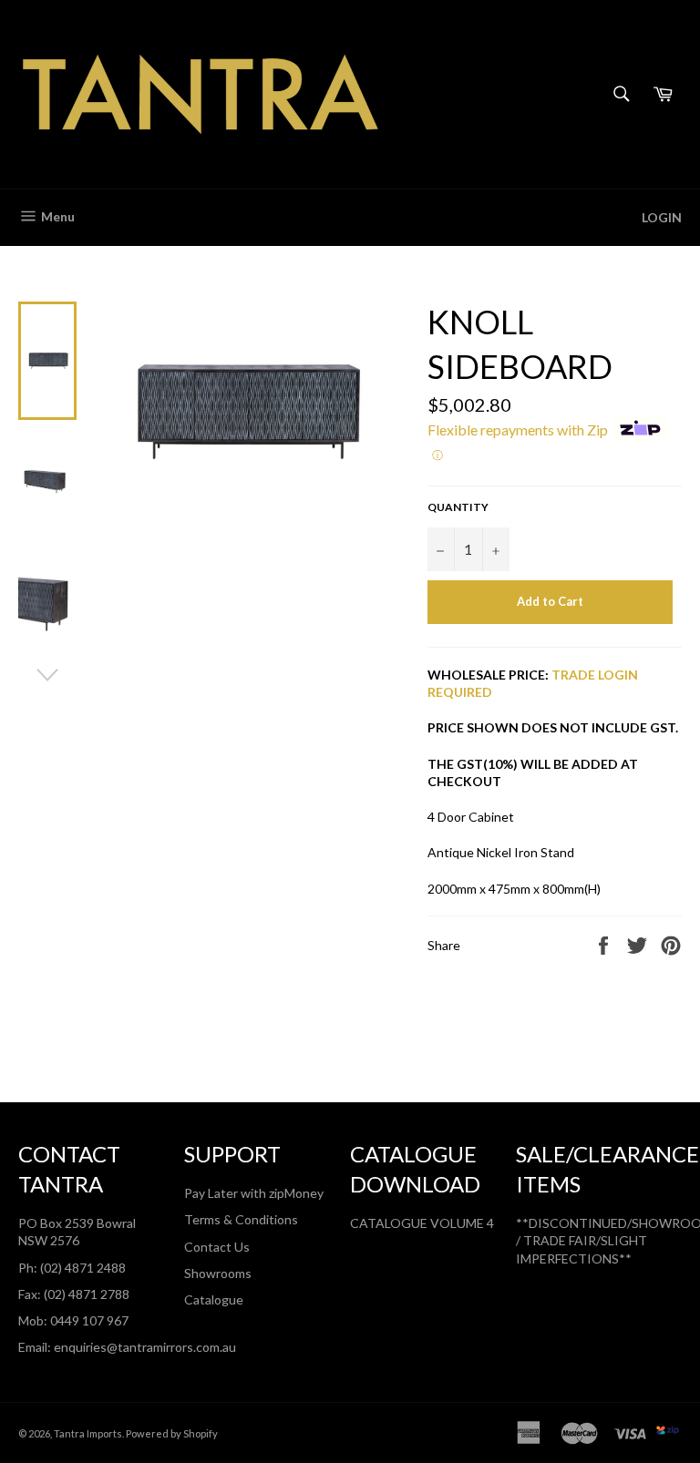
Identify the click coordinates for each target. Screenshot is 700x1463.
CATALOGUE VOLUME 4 (422, 1223)
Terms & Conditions (241, 1219)
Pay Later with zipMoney (254, 1193)
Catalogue (213, 1299)
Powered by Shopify (172, 1433)
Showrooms (218, 1273)
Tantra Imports (88, 1433)
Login (662, 217)
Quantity (458, 507)
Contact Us (217, 1246)
